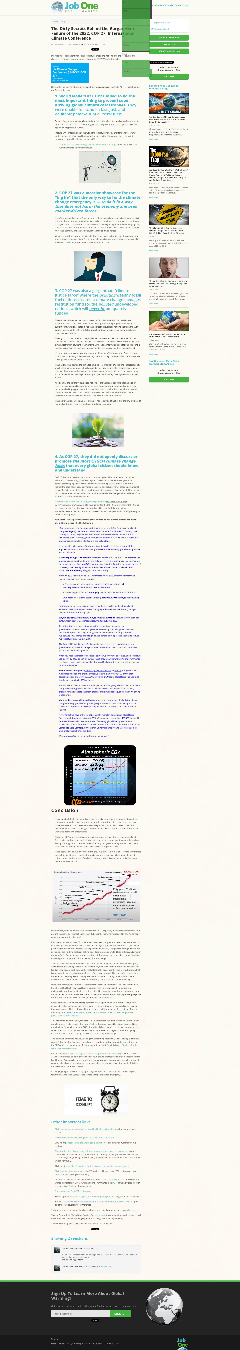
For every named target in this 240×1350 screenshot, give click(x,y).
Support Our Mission (169, 51)
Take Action (169, 44)
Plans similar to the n (90, 685)
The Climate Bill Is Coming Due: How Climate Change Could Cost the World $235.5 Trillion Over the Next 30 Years (166, 230)
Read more (153, 139)
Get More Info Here (168, 37)
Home (55, 21)
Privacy (78, 1343)
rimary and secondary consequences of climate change (96, 584)
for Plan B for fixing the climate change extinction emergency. (93, 1053)
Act (124, 19)
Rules (109, 1343)
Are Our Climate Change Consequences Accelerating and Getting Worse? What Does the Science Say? (167, 119)
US (123, 2)
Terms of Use (89, 1343)
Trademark (100, 1343)
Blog (124, 54)
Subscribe (169, 76)
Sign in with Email (161, 29)
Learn (125, 11)
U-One (125, 62)
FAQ (123, 36)
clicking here (99, 1215)
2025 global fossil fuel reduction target (88, 644)
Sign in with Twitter (162, 22)
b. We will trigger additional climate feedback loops (91, 592)
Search (125, 45)
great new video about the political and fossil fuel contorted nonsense (96, 1201)
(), (90, 670)
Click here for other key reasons (70, 1171)
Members (126, 28)
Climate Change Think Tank (170, 5)
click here (131, 1210)
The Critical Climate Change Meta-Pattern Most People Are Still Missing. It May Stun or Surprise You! (168, 283)
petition (104, 1196)
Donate (61, 1343)
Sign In (125, 71)
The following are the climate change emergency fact (80, 501)
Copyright (69, 1343)
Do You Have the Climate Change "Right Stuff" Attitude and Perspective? (167, 335)
